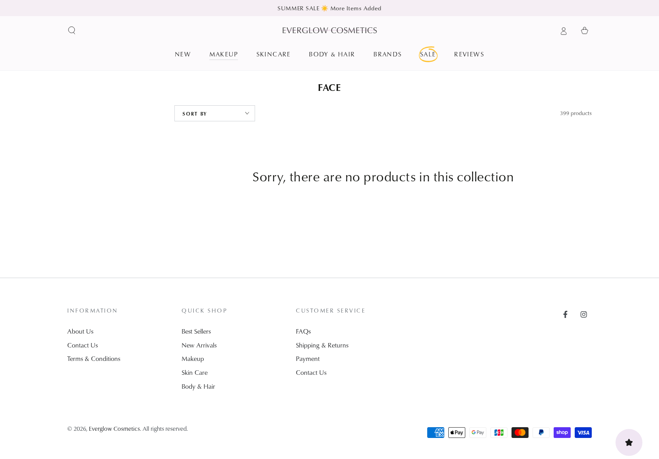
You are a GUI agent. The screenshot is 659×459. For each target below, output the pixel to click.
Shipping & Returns (322, 345)
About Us (80, 331)
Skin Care (195, 372)
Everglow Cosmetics (114, 428)
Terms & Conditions (93, 358)
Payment (308, 358)
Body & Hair (198, 386)
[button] (71, 30)
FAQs (303, 331)
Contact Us (82, 345)
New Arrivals (199, 345)
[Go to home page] (330, 30)
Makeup (193, 358)
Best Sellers (196, 331)
